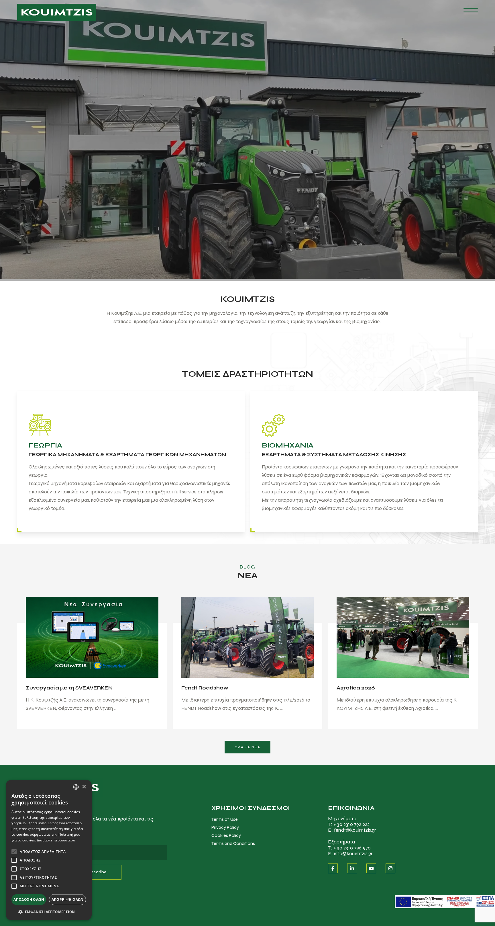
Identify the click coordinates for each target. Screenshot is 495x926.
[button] (48, 912)
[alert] (49, 850)
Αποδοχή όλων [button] (28, 899)
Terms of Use (224, 819)
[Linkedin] (352, 868)
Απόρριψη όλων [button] (68, 899)
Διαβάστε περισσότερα (56, 840)
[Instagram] (390, 868)
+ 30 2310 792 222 (351, 824)
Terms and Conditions (233, 843)
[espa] (445, 901)
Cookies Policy (226, 835)
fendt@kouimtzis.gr (355, 830)
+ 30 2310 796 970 (352, 848)
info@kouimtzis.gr (353, 854)
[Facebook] (333, 868)
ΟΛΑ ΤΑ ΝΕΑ (247, 747)
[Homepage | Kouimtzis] (56, 12)
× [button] (84, 787)
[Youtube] (371, 868)
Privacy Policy (225, 827)
